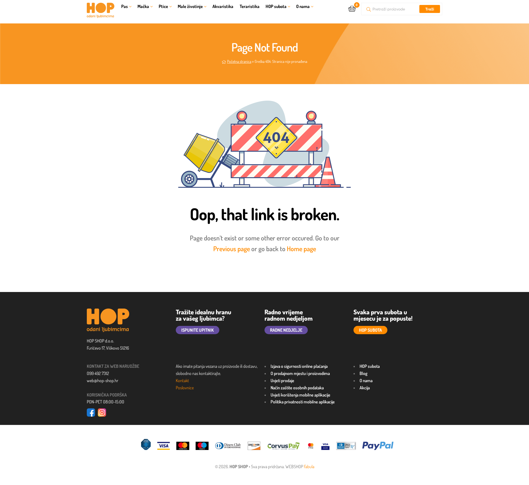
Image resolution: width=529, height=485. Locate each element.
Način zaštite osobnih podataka (297, 387)
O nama (303, 6)
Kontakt (182, 380)
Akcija (365, 387)
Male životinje (190, 6)
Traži (429, 9)
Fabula (309, 466)
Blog (363, 373)
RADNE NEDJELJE (286, 330)
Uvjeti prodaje (282, 380)
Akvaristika (222, 6)
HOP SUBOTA (370, 330)
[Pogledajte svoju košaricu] (352, 8)
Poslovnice (185, 387)
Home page (301, 248)
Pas (124, 6)
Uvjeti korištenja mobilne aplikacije (300, 395)
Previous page (231, 248)
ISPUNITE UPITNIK (197, 330)
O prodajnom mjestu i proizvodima (300, 373)
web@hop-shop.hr (102, 380)
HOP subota (276, 6)
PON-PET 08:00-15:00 (105, 401)
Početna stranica (239, 61)
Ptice (163, 6)
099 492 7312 (98, 373)
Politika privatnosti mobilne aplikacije (303, 401)
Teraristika (250, 6)
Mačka (143, 6)
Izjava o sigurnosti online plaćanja (299, 366)
